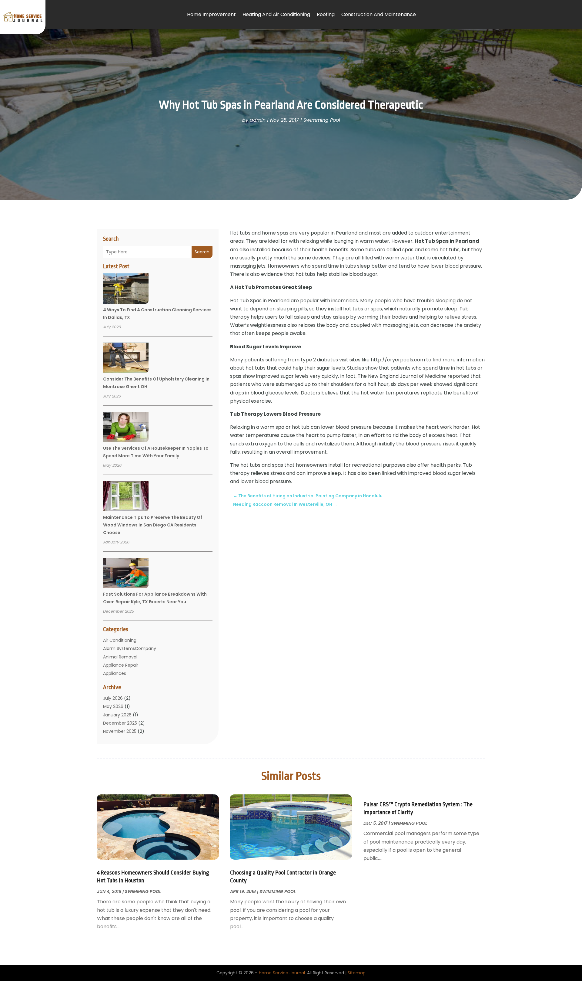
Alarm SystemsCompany (129, 648)
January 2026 (117, 715)
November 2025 (119, 731)
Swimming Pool (321, 120)
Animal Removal (120, 657)
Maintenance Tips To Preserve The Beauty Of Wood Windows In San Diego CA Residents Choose (152, 525)
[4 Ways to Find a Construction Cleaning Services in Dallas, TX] (126, 289)
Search (202, 252)
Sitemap (357, 973)
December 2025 (120, 723)
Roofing (326, 14)
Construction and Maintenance (378, 14)
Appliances (114, 673)
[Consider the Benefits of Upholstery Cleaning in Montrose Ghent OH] (126, 359)
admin (258, 120)
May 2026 (113, 706)
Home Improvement (211, 14)
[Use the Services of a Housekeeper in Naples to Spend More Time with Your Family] (126, 428)
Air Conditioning (119, 640)
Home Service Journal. (282, 973)
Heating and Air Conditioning (276, 14)
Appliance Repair (120, 665)
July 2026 (113, 698)
